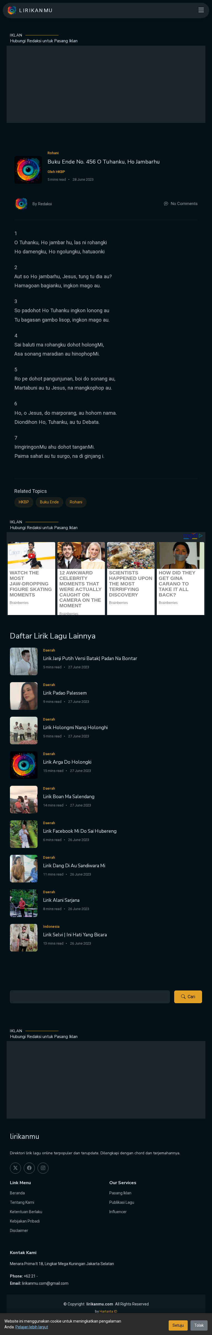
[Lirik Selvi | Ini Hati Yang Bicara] (24, 937)
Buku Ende (49, 502)
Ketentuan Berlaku (26, 1212)
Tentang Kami (22, 1202)
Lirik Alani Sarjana (61, 900)
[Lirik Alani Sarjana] (24, 902)
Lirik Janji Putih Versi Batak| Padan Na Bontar (90, 658)
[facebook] (29, 1168)
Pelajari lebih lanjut (31, 1327)
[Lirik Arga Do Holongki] (24, 764)
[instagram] (43, 1168)
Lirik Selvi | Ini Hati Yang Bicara (75, 935)
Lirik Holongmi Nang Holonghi (75, 727)
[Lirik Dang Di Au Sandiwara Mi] (24, 868)
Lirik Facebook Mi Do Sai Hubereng (79, 831)
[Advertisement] (106, 84)
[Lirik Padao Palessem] (24, 695)
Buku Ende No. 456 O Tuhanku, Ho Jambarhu (103, 161)
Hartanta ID (108, 1311)
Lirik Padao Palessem (65, 693)
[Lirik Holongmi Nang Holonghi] (24, 730)
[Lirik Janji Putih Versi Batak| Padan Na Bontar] (24, 661)
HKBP (24, 502)
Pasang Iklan (120, 1193)
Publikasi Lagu (121, 1202)
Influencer (118, 1212)
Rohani (76, 502)
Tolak (199, 1325)
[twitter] (15, 1168)
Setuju (178, 1325)
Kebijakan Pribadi (25, 1221)
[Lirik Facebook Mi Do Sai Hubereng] (24, 833)
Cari (191, 996)
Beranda (17, 1193)
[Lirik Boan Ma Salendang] (24, 799)
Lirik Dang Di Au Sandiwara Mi (74, 866)
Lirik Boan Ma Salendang (68, 796)
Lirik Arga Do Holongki (67, 762)
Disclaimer (19, 1230)
